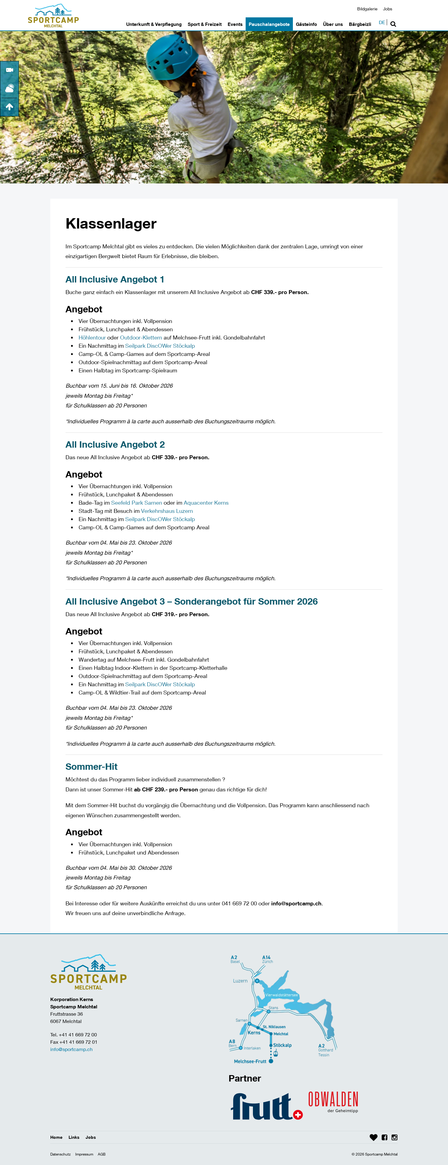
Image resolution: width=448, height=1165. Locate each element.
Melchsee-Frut (135, 659)
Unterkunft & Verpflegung (154, 24)
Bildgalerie (367, 8)
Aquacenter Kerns (206, 502)
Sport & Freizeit (205, 24)
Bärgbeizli (360, 24)
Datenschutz (60, 1154)
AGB (101, 1154)
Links (74, 1137)
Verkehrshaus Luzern (167, 510)
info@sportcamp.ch (71, 1049)
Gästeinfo (306, 24)
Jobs (387, 8)
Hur (92, 337)
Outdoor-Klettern (141, 337)
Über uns (333, 24)
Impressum (84, 1154)
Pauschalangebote (269, 24)
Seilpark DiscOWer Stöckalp (160, 345)
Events (235, 24)
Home (56, 1137)
